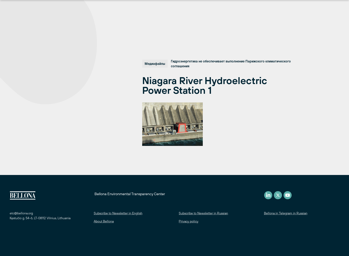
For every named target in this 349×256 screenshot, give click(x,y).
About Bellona (104, 221)
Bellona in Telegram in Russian (285, 213)
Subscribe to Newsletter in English (118, 213)
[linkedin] (268, 195)
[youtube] (288, 195)
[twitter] (278, 195)
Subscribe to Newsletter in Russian (203, 213)
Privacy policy (188, 221)
